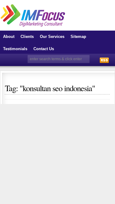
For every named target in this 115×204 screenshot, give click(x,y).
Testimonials (15, 48)
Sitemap (78, 36)
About (8, 36)
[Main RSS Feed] (104, 59)
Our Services (52, 36)
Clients (27, 36)
